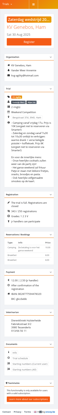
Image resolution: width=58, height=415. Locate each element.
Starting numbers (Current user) (30, 363)
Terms (27, 411)
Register (29, 42)
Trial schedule (20, 358)
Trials (5, 4)
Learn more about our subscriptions (28, 399)
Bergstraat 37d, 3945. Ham (27, 117)
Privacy (17, 411)
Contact (6, 411)
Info (15, 352)
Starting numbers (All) (24, 369)
